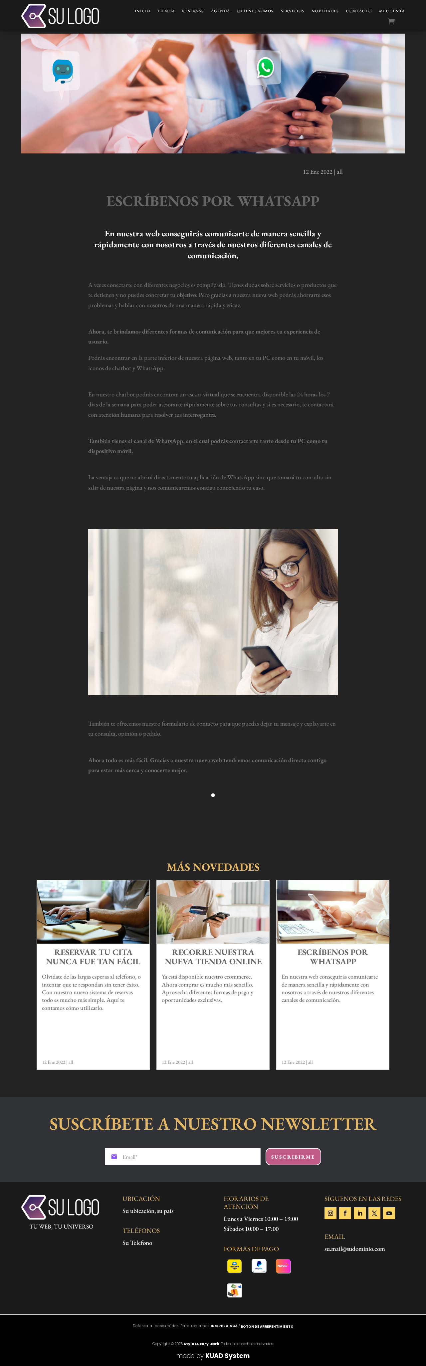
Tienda (166, 11)
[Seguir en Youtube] (389, 1213)
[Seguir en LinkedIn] (360, 1213)
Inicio (142, 11)
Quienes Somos (255, 11)
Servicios (292, 11)
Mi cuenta (392, 11)
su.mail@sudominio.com (354, 1249)
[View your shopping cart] (396, 21)
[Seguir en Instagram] (330, 1213)
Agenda (220, 11)
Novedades (325, 11)
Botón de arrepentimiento (267, 1326)
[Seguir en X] (374, 1213)
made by (213, 1355)
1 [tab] (213, 798)
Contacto (359, 11)
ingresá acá (224, 1325)
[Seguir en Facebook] (345, 1213)
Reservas (193, 11)
